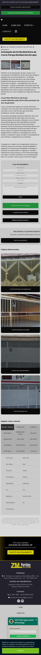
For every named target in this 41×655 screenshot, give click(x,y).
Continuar (21, 651)
